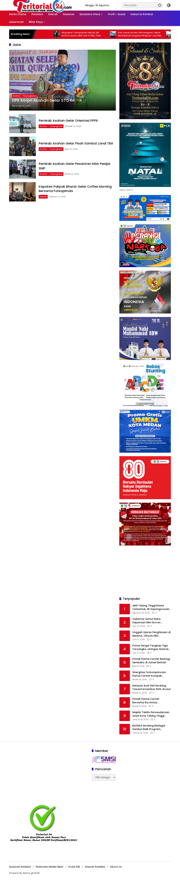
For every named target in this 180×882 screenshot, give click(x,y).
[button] (159, 5)
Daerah (43, 196)
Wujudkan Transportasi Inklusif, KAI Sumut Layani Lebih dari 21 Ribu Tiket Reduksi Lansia (61, 34)
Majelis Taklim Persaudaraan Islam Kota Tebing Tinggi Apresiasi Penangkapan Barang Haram (150, 714)
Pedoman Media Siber (49, 866)
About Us (116, 866)
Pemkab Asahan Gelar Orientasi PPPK (68, 120)
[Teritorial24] (43, 5)
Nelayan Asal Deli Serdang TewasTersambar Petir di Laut (151, 687)
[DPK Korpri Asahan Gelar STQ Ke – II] (62, 80)
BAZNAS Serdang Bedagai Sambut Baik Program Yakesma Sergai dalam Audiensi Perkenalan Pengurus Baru (151, 727)
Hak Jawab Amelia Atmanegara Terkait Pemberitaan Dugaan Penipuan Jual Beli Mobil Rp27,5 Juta (119, 34)
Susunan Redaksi (20, 866)
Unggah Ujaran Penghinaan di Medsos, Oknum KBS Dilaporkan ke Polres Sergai (151, 634)
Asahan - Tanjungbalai (24, 95)
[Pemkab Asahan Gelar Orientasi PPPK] (22, 123)
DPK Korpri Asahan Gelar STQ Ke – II (47, 100)
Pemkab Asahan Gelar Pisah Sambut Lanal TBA (76, 143)
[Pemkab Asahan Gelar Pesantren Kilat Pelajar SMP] (22, 169)
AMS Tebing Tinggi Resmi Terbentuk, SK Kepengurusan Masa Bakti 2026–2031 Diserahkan (150, 607)
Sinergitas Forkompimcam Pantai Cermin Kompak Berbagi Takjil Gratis (149, 674)
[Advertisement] (145, 571)
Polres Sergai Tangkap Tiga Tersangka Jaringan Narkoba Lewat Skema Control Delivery (151, 647)
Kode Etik (74, 866)
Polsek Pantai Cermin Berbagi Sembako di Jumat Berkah (151, 660)
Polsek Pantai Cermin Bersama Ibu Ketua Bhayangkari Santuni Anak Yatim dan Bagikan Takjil (149, 700)
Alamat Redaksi (95, 866)
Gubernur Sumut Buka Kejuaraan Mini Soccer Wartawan (146, 620)
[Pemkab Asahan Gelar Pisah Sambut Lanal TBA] (22, 146)
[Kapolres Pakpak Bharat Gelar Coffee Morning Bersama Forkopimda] (22, 191)
